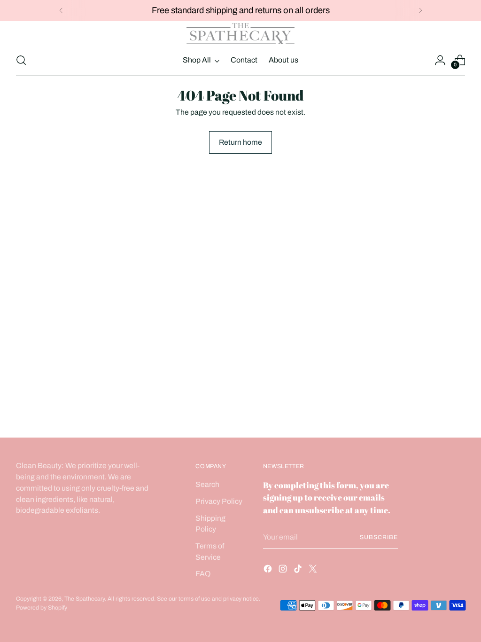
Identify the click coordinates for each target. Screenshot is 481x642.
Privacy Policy (218, 501)
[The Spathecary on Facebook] (268, 570)
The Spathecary (84, 598)
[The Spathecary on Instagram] (283, 570)
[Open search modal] (21, 60)
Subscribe (378, 537)
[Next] (420, 10)
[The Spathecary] (240, 34)
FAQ (202, 574)
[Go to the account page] (440, 60)
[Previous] (61, 10)
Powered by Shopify (41, 607)
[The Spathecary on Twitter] (313, 570)
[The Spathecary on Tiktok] (298, 570)
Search (207, 484)
